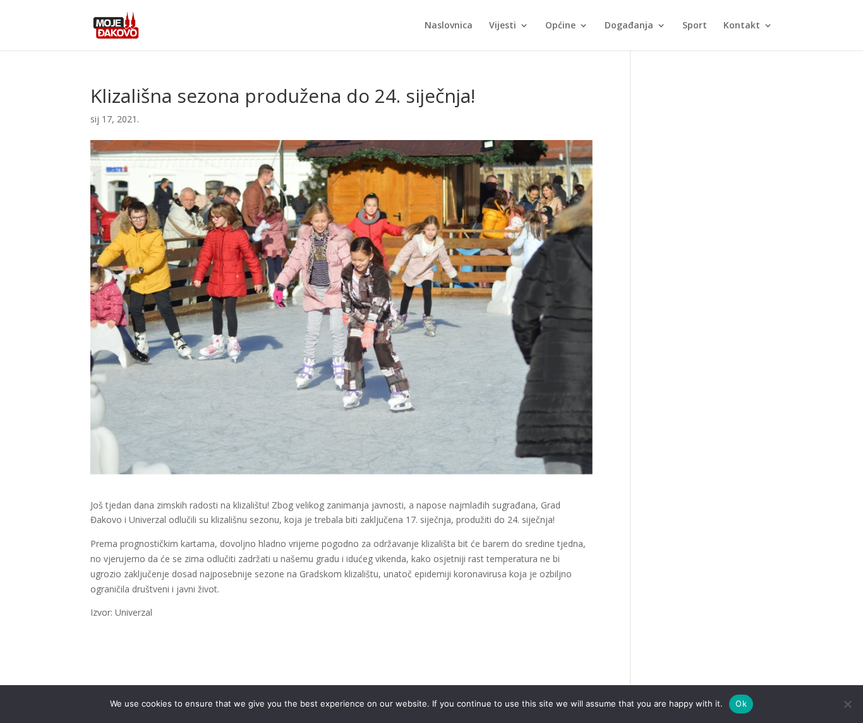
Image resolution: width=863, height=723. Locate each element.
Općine (560, 26)
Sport (694, 26)
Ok (741, 703)
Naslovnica (449, 26)
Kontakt (741, 26)
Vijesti (502, 26)
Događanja (629, 26)
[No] (847, 704)
